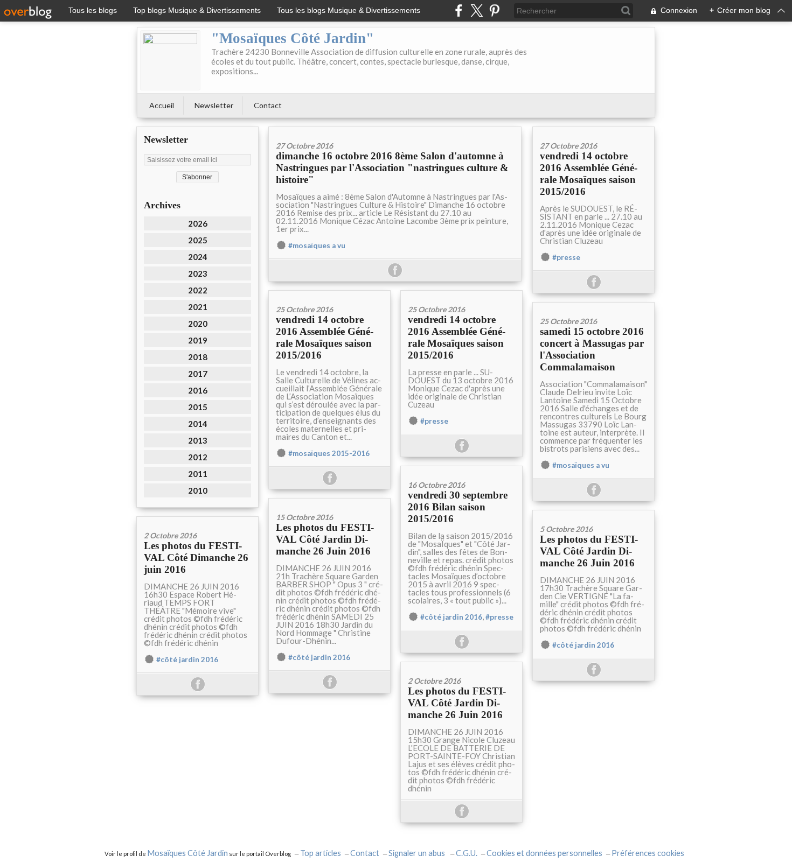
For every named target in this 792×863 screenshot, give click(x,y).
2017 (197, 373)
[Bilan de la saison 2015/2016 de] (461, 469)
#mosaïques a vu (316, 245)
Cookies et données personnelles (544, 853)
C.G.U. (466, 853)
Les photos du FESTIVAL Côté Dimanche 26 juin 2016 (196, 557)
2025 (197, 240)
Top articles (320, 853)
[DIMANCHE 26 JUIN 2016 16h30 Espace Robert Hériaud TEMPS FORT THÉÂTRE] (197, 520)
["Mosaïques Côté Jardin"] (170, 60)
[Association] (593, 306)
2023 (197, 273)
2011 (197, 474)
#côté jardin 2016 (451, 617)
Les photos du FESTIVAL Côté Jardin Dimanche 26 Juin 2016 (325, 539)
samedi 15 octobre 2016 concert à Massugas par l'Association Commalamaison (592, 349)
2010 (197, 490)
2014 (197, 424)
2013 (197, 440)
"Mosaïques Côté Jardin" (292, 38)
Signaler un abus (417, 853)
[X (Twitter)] (476, 10)
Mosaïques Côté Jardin (187, 853)
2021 (197, 307)
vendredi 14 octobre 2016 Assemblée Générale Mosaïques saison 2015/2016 (588, 173)
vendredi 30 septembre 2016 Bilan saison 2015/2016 (458, 506)
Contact (268, 105)
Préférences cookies (648, 853)
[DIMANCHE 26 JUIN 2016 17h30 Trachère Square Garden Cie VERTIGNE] (593, 513)
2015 (197, 407)
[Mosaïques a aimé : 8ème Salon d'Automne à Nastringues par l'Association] (395, 130)
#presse (566, 257)
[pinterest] (494, 10)
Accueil (161, 105)
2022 (197, 290)
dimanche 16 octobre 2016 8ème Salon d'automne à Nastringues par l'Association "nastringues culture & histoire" (392, 167)
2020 (197, 323)
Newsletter (213, 105)
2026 (197, 223)
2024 (197, 257)
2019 (197, 340)
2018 (197, 357)
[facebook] (459, 10)
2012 (197, 457)
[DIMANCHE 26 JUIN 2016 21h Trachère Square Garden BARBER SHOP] (329, 502)
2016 (197, 390)
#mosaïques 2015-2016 (329, 453)
